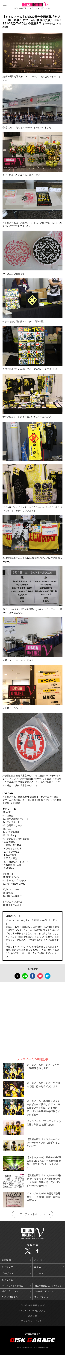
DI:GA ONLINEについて (32, 1310)
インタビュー (41, 1260)
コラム (37, 1266)
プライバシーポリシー (32, 1321)
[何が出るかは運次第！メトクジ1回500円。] (32, 316)
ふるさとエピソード (44, 1291)
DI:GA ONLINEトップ (32, 1305)
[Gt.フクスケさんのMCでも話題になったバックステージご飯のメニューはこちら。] (32, 604)
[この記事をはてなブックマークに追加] (47, 977)
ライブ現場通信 (10, 1297)
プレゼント (7, 1273)
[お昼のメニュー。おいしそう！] (32, 655)
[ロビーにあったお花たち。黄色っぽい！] (32, 170)
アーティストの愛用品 (12, 1286)
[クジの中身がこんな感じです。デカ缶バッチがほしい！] (32, 364)
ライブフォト (41, 1297)
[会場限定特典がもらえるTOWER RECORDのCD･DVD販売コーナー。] (32, 553)
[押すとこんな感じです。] (32, 268)
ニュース (39, 1273)
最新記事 (6, 1260)
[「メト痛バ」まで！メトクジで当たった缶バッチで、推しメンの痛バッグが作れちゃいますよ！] (32, 502)
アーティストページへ (32, 1214)
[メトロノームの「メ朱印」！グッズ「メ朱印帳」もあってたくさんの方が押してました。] (32, 217)
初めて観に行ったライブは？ (48, 1286)
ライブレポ (7, 1266)
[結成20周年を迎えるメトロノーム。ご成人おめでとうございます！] (32, 71)
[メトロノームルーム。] (32, 703)
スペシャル (7, 1280)
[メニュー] (4, 5)
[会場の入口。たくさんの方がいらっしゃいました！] (32, 122)
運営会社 (32, 1315)
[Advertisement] (32, 1018)
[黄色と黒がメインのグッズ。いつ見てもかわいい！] (32, 412)
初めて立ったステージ (12, 1291)
